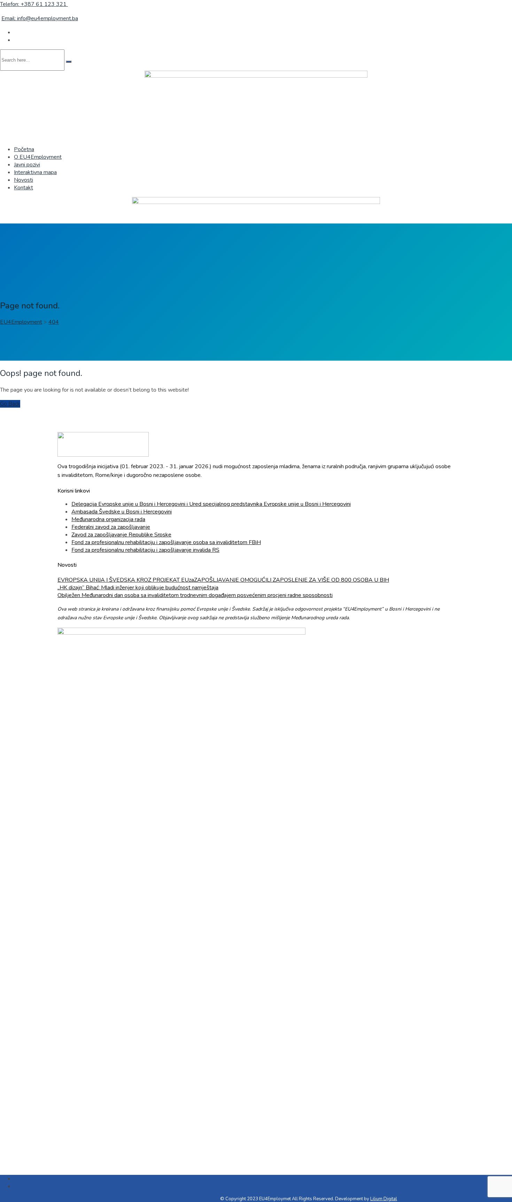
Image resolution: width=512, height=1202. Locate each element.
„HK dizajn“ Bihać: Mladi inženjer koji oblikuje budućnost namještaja (137, 587)
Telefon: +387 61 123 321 (34, 4)
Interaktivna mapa (35, 172)
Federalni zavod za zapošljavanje (110, 527)
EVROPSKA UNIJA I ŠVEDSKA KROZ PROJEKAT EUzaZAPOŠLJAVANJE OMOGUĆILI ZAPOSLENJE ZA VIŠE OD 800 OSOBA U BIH (223, 580)
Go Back (10, 404)
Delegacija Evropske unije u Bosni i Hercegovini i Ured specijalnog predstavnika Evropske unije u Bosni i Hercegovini (211, 504)
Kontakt (23, 187)
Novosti (23, 180)
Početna (24, 149)
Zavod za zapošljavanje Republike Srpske (121, 535)
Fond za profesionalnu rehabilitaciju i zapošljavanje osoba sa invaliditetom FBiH (166, 542)
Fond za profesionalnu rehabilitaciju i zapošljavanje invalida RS (145, 550)
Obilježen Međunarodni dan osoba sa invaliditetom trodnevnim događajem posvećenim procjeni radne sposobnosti (195, 595)
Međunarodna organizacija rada (108, 519)
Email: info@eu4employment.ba (39, 18)
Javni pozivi (27, 164)
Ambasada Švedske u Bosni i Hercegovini (121, 512)
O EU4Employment (38, 157)
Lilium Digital (383, 1199)
